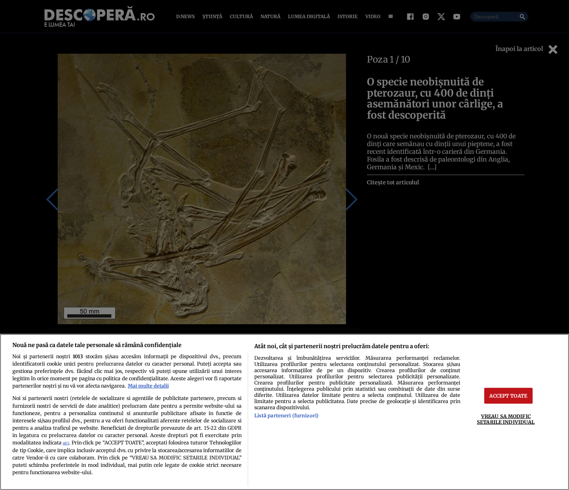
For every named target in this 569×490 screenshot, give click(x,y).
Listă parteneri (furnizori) (286, 415)
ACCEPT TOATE (508, 396)
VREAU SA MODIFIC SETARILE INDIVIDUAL (506, 419)
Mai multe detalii (148, 386)
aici (66, 443)
